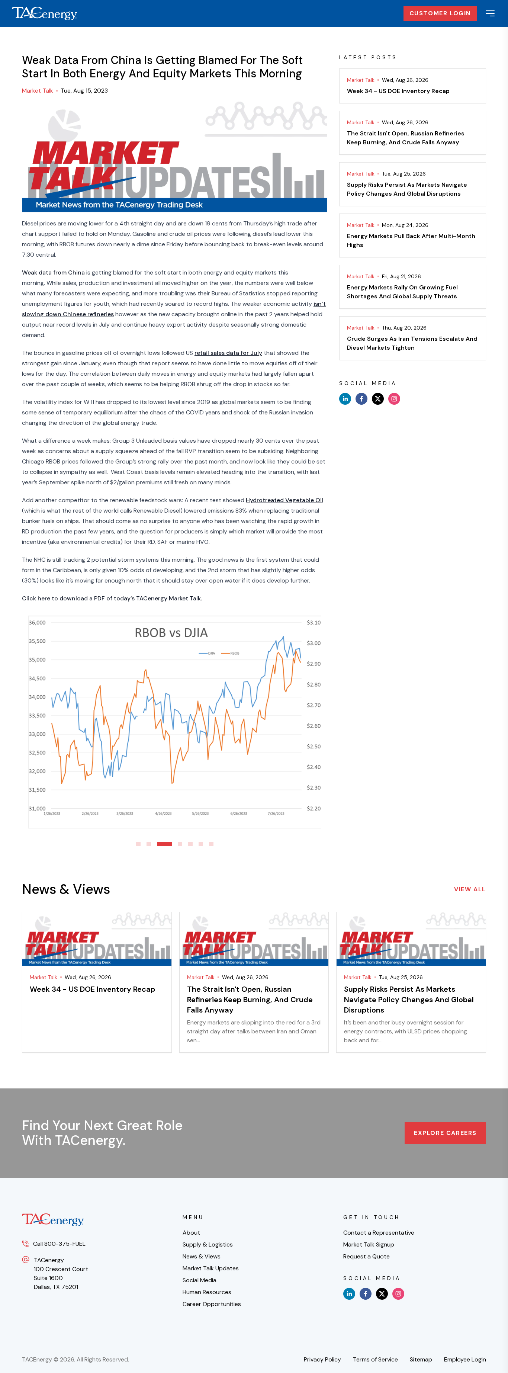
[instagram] (394, 399)
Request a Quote (366, 1256)
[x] (378, 399)
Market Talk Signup (368, 1244)
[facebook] (361, 399)
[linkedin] (345, 399)
